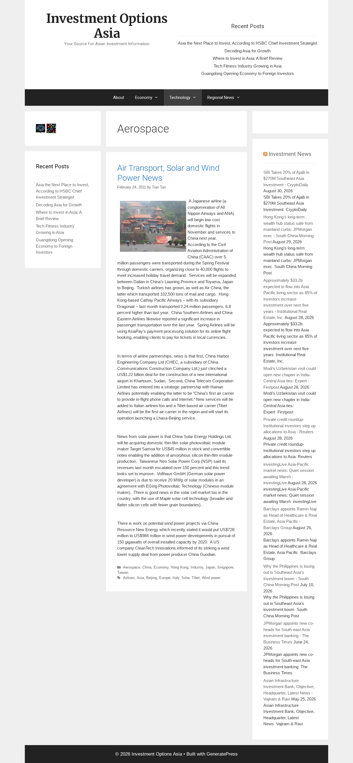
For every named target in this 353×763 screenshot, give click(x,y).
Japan (210, 567)
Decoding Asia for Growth (247, 50)
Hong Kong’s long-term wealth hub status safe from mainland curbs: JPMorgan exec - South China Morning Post (288, 229)
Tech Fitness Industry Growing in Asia (248, 66)
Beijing (151, 578)
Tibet (196, 578)
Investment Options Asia (107, 26)
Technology (179, 97)
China (146, 567)
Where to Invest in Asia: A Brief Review (247, 58)
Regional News (220, 97)
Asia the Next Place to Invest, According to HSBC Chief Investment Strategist (247, 43)
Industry (197, 567)
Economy (143, 97)
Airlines (129, 578)
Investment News (290, 154)
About (118, 97)
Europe (164, 578)
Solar (185, 578)
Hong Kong (179, 567)
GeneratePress (222, 754)
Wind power (211, 578)
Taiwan (122, 572)
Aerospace (131, 567)
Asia (140, 578)
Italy (176, 578)
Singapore (225, 567)
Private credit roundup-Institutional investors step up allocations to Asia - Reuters (289, 425)
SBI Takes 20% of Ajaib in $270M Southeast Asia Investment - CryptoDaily (286, 178)
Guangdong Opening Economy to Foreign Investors (247, 73)
